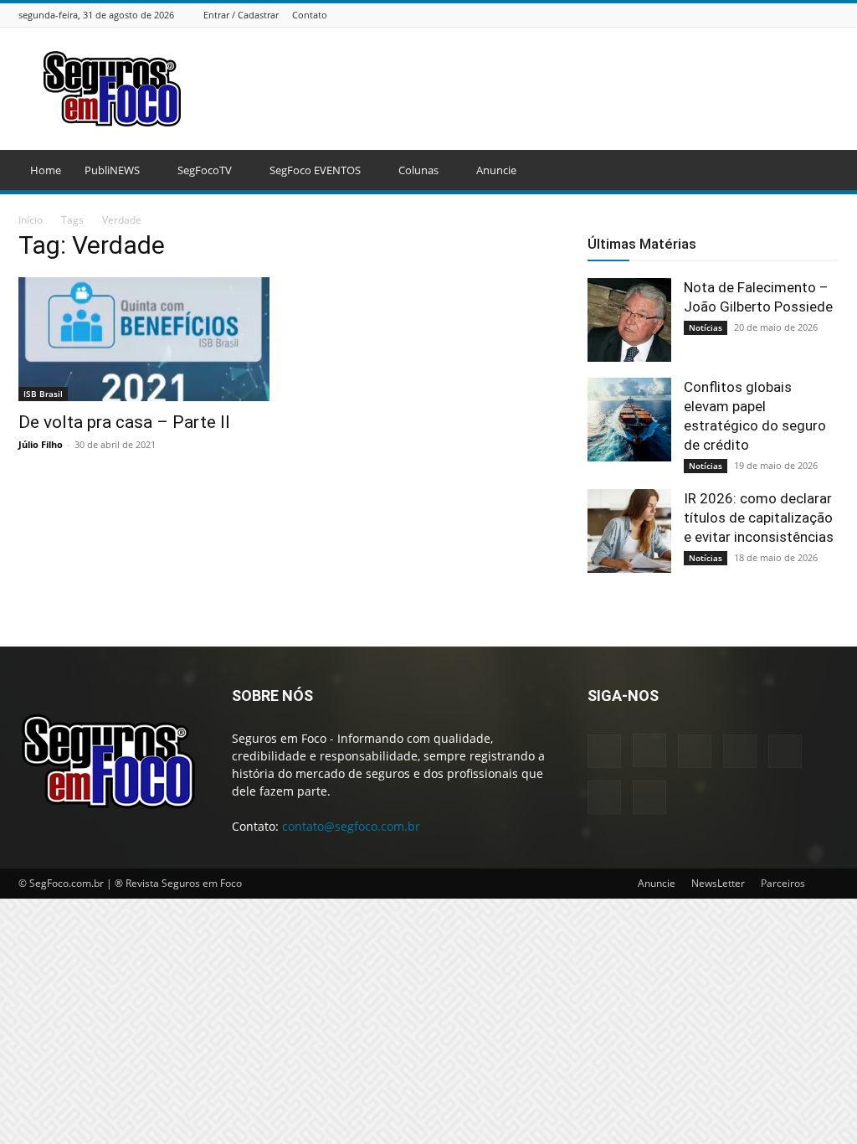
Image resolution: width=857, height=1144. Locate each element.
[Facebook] (704, 14)
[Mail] (766, 14)
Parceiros (783, 883)
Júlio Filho (40, 444)
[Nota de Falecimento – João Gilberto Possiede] (629, 320)
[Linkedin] (745, 14)
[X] (808, 14)
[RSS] (787, 14)
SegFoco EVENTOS (315, 170)
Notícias (705, 327)
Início (30, 220)
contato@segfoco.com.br (351, 826)
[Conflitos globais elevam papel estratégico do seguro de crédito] (629, 419)
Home (45, 170)
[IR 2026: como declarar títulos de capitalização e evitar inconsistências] (629, 531)
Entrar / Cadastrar (241, 14)
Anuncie (496, 170)
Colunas (418, 170)
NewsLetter (718, 883)
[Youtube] (829, 14)
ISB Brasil (43, 393)
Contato (309, 14)
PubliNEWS (112, 170)
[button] (818, 171)
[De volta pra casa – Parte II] (143, 339)
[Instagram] (725, 14)
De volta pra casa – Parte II (124, 422)
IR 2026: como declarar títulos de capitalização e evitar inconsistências (759, 517)
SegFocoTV (204, 170)
